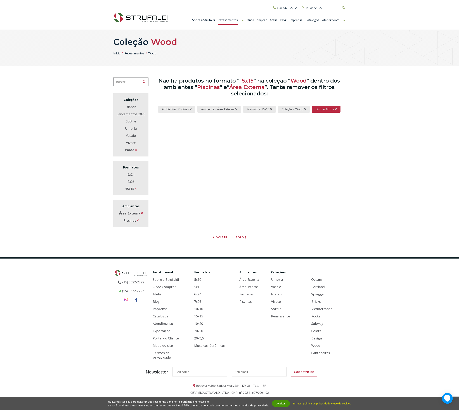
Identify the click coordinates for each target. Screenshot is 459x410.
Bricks (316, 301)
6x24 (130, 174)
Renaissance (280, 316)
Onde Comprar (257, 20)
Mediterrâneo (321, 309)
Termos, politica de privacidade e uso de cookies (322, 403)
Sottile (131, 121)
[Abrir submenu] (242, 20)
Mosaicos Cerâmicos (210, 345)
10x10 (198, 309)
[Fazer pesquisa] (144, 82)
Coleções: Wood (292, 109)
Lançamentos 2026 (131, 114)
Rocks (315, 316)
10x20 (198, 323)
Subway (317, 323)
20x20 (198, 331)
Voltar (221, 237)
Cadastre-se (304, 372)
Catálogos (312, 20)
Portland (318, 287)
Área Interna (249, 287)
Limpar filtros (325, 109)
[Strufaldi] (140, 17)
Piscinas (129, 220)
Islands (131, 106)
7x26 (130, 181)
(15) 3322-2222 (287, 8)
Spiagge (317, 294)
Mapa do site (163, 345)
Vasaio (131, 135)
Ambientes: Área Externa (218, 109)
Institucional (163, 272)
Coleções (278, 272)
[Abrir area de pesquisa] (343, 7)
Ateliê (273, 20)
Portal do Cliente (166, 338)
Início (116, 53)
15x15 (129, 188)
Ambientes (248, 272)
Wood (129, 149)
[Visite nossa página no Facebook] (136, 299)
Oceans (317, 279)
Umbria (131, 128)
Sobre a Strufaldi (203, 20)
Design (316, 338)
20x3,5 (199, 338)
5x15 (197, 287)
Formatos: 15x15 (258, 109)
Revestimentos (228, 20)
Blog (283, 20)
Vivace (131, 142)
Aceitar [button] (280, 403)
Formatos (202, 272)
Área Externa (129, 213)
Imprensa (296, 20)
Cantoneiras (320, 353)
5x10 (197, 279)
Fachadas (246, 294)
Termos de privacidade (162, 355)
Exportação (161, 331)
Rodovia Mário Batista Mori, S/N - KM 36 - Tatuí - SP (231, 386)
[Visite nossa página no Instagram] (126, 299)
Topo (240, 237)
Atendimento (331, 20)
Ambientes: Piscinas (175, 109)
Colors (316, 331)
